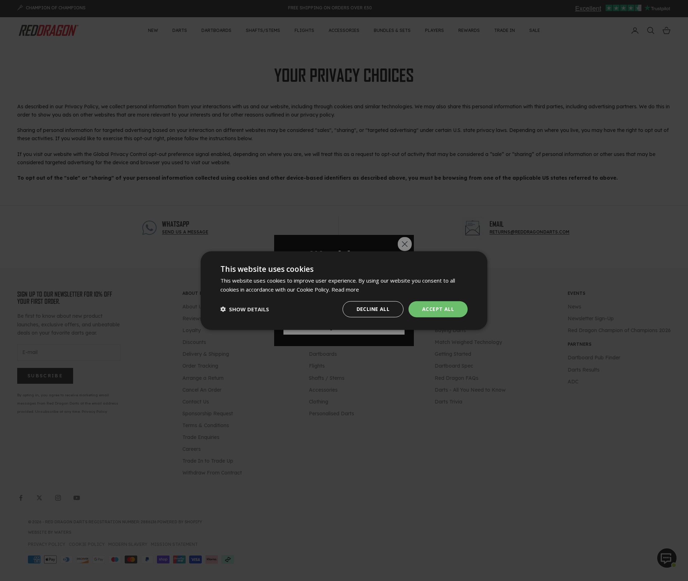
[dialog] (344, 290)
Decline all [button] (373, 309)
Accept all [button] (438, 309)
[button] (244, 309)
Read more (345, 289)
